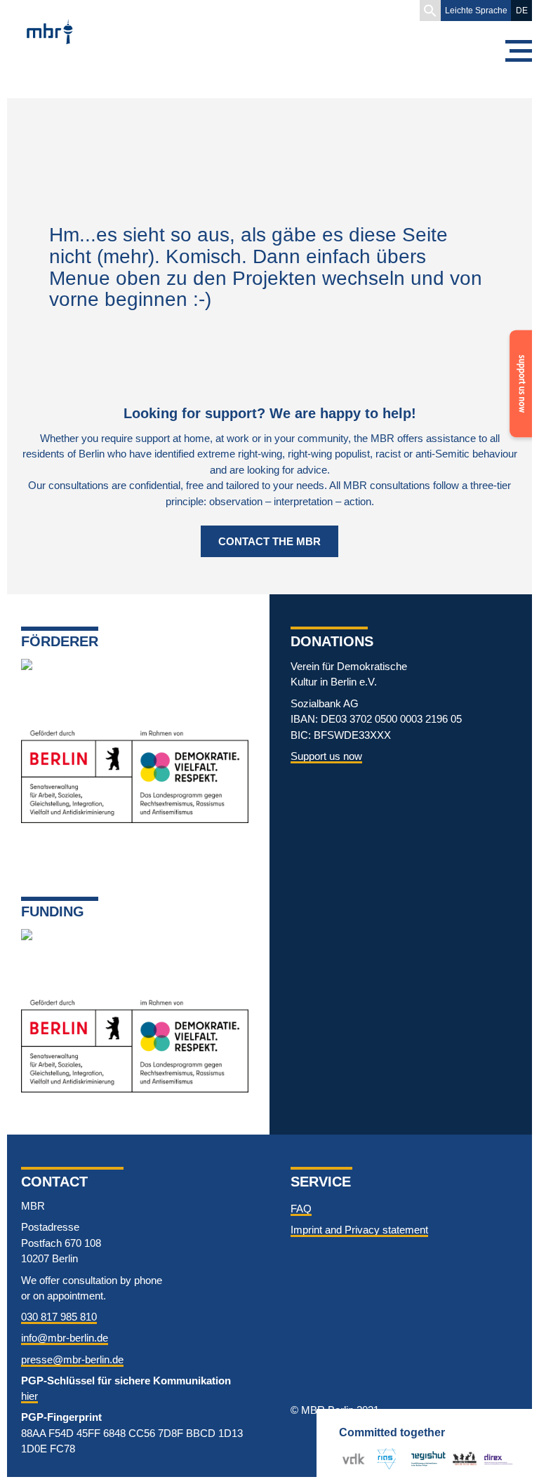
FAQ (301, 1209)
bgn (461, 1458)
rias (381, 1458)
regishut (428, 1458)
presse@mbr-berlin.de (72, 1359)
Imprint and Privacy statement (359, 1230)
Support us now (326, 756)
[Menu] (518, 51)
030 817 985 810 (59, 1317)
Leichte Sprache (476, 10)
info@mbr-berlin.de (64, 1338)
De (522, 10)
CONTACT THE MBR (269, 541)
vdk (350, 1458)
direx (495, 1458)
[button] (430, 10)
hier (29, 1396)
